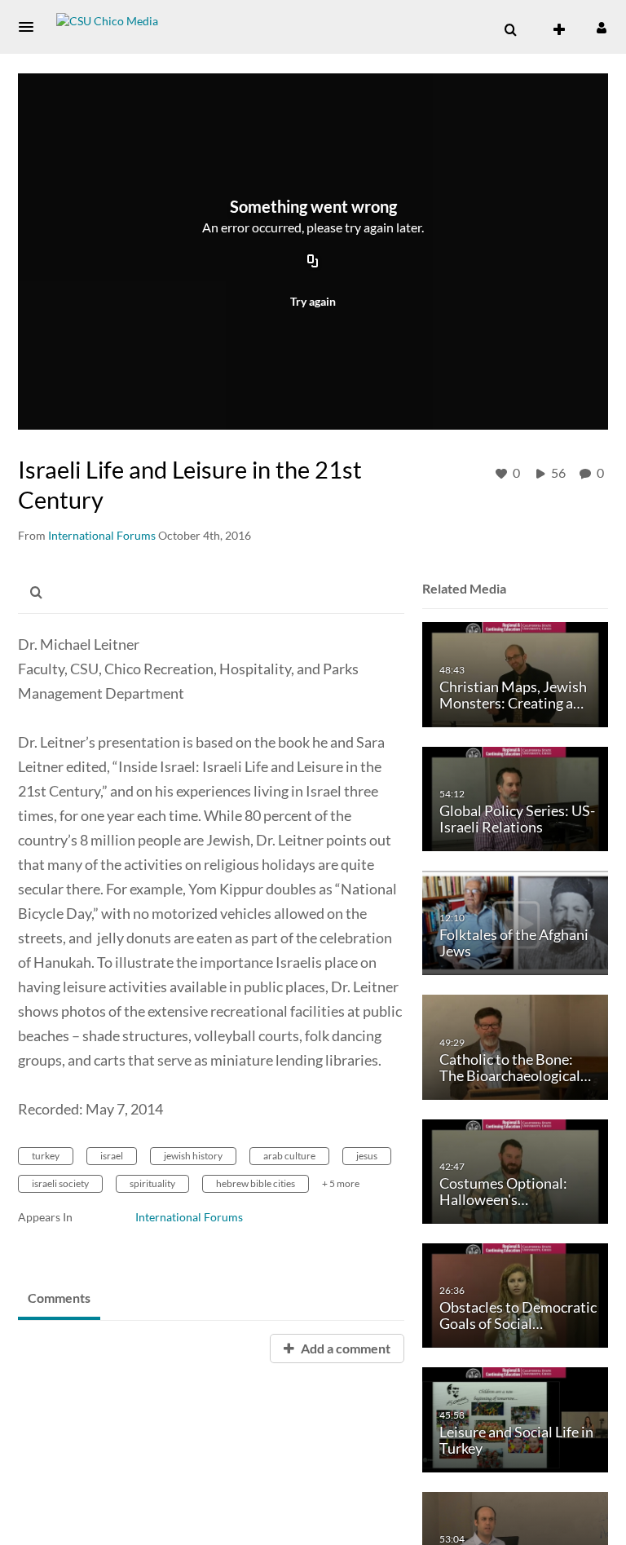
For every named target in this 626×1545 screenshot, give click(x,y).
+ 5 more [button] (340, 1183)
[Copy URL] (313, 262)
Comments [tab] (59, 1297)
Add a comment (344, 1348)
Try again (313, 301)
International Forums (189, 1217)
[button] (31, 26)
